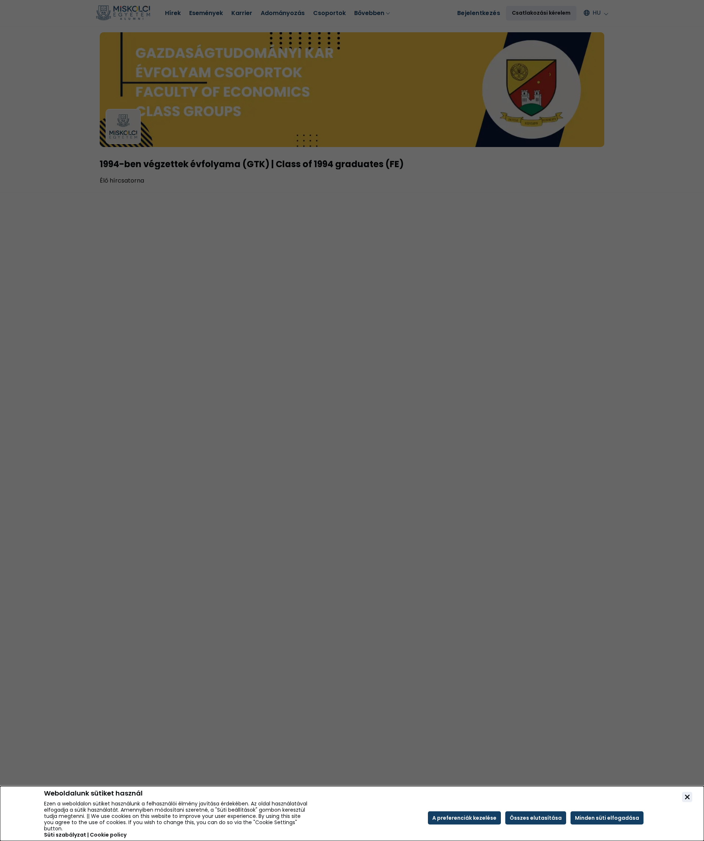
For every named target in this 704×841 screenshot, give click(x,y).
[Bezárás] (687, 797)
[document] (352, 813)
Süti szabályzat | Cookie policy (85, 835)
